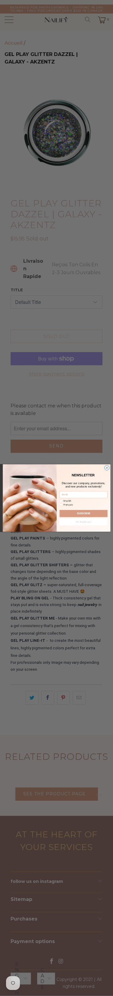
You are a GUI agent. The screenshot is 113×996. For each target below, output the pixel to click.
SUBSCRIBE (83, 513)
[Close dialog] (106, 468)
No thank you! (83, 522)
